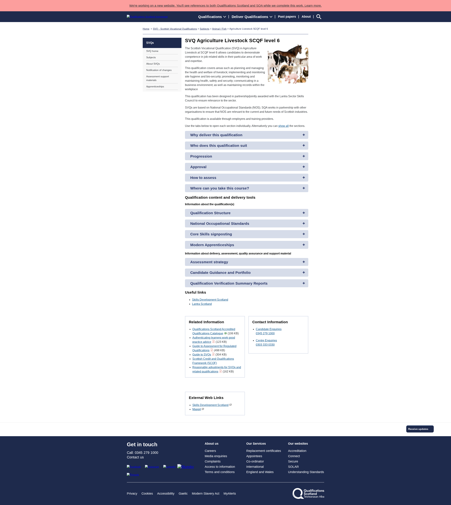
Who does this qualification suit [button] (218, 145)
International (255, 466)
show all (283, 125)
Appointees (254, 456)
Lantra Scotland (202, 303)
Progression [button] (201, 156)
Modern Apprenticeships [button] (212, 245)
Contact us (135, 457)
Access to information (220, 466)
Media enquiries (216, 456)
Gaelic (183, 493)
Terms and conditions (220, 472)
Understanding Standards (306, 472)
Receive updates (418, 429)
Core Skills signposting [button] (211, 234)
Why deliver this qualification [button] (216, 135)
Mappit (196, 409)
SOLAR (293, 466)
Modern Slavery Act (205, 493)
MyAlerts (230, 493)
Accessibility (165, 493)
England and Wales (260, 472)
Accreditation (297, 451)
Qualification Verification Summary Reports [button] (229, 283)
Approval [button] (198, 167)
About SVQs (153, 63)
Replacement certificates (263, 451)
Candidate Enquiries (269, 329)
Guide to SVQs (201, 354)
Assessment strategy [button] (209, 262)
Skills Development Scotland (210, 299)
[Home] (147, 17)
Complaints (213, 461)
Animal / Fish (219, 28)
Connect (294, 456)
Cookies (147, 493)
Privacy (132, 493)
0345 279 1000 (265, 333)
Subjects (204, 28)
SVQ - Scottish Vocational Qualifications (175, 28)
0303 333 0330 (265, 344)
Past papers (287, 16)
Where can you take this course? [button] (219, 188)
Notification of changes (159, 70)
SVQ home (152, 51)
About (306, 16)
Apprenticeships (155, 86)
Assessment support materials (157, 78)
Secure (293, 461)
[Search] (319, 16)
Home (146, 28)
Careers (210, 451)
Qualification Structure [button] (210, 213)
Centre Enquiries (266, 340)
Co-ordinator (255, 461)
